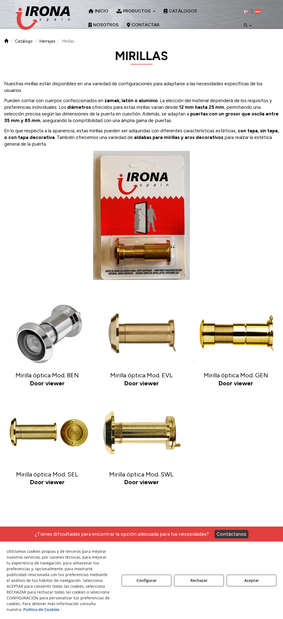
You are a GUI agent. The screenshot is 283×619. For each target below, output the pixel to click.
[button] (43, 18)
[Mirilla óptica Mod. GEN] (236, 333)
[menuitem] (98, 11)
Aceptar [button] (251, 580)
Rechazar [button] (199, 580)
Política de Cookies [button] (41, 609)
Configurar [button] (147, 580)
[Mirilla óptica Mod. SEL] (47, 432)
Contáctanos (231, 534)
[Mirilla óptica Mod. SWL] (141, 432)
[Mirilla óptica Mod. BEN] (47, 333)
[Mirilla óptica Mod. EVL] (141, 333)
